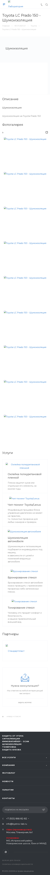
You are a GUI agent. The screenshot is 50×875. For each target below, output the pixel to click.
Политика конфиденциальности (17, 864)
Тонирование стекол (21, 607)
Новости (7, 781)
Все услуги (9, 757)
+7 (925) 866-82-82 (16, 819)
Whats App (6, 852)
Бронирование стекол (22, 577)
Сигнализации (11, 738)
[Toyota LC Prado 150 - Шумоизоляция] (25, 152)
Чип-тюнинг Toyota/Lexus (24, 504)
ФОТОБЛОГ (8, 773)
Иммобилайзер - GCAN (15, 741)
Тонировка (9, 747)
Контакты (8, 798)
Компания (8, 765)
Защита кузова (11, 750)
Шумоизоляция (12, 744)
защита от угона (12, 736)
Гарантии (7, 790)
